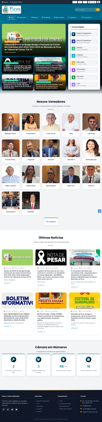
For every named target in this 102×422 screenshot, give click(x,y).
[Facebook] (3, 409)
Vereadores (47, 17)
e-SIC (38, 403)
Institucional (22, 17)
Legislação (73, 17)
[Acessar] (98, 2)
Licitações (39, 409)
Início (12, 17)
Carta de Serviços (64, 406)
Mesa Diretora (60, 17)
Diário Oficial (40, 406)
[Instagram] (8, 409)
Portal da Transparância (43, 401)
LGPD (60, 401)
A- (85, 2)
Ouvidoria (39, 411)
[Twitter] (12, 409)
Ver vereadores (51, 221)
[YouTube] (16, 409)
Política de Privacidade (65, 409)
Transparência (87, 17)
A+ (75, 2)
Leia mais (6, 283)
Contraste (93, 2)
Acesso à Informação (65, 403)
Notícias (35, 17)
